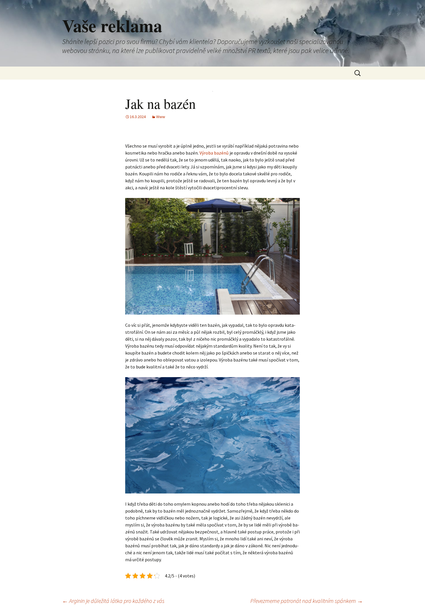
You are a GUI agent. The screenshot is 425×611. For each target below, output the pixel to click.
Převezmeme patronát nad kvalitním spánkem (306, 600)
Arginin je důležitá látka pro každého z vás (113, 600)
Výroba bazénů (214, 153)
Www (160, 116)
